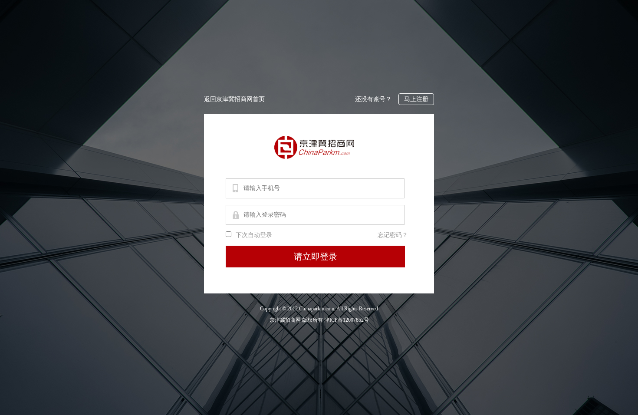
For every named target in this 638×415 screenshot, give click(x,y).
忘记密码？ (393, 235)
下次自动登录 (254, 235)
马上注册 (416, 99)
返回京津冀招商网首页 (234, 99)
